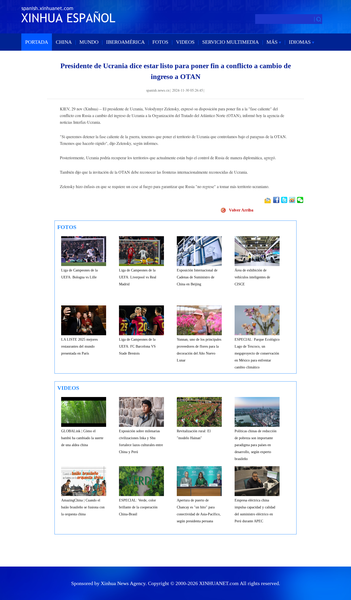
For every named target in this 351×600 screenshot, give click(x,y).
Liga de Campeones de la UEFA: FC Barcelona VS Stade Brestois (137, 346)
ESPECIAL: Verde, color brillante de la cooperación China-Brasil (138, 507)
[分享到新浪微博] (292, 200)
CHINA (64, 42)
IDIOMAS (300, 42)
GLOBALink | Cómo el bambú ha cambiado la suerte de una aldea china (82, 438)
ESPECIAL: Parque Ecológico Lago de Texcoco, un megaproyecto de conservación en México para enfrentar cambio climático (257, 353)
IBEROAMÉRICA (125, 42)
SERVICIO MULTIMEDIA (230, 42)
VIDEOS (185, 42)
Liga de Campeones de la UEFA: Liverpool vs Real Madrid (137, 277)
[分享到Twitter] (284, 200)
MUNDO (88, 42)
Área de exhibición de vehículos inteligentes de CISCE (252, 277)
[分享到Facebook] (276, 200)
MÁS (272, 42)
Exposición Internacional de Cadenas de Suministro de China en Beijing (197, 277)
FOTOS (160, 42)
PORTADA (36, 42)
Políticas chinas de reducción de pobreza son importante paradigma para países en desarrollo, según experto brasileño (255, 445)
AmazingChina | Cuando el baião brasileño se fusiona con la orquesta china (83, 507)
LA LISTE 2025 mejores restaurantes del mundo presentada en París (79, 346)
